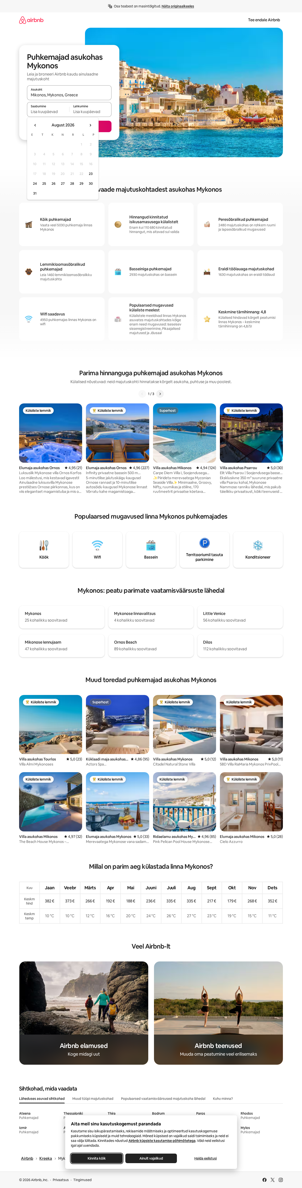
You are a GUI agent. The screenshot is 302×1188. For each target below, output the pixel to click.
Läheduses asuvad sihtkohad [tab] (42, 1098)
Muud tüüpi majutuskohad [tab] (92, 1098)
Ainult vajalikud (151, 1158)
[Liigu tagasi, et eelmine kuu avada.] (35, 125)
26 (53, 183)
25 (44, 183)
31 (35, 193)
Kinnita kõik (97, 1158)
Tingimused (82, 1180)
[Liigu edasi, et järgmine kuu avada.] (90, 125)
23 (91, 174)
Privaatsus (61, 1180)
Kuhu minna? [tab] (223, 1098)
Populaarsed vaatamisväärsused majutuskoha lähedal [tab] (163, 1098)
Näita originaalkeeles (178, 6)
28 (72, 183)
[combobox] (69, 95)
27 (63, 183)
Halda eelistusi (205, 1158)
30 (91, 183)
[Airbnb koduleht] (31, 19)
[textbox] (48, 111)
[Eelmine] (142, 394)
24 (35, 183)
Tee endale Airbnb (264, 19)
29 (81, 183)
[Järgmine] (160, 394)
